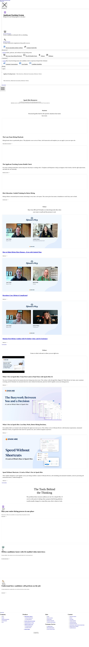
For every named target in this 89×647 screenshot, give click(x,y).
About (3, 616)
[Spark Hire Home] (2, 612)
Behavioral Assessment (6, 41)
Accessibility (51, 632)
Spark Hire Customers (73, 616)
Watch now (4, 255)
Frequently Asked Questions (51, 622)
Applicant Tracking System (13, 15)
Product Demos (49, 619)
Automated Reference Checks (29, 622)
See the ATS (3, 516)
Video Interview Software (28, 616)
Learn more (3, 592)
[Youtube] (21, 638)
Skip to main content (3, 0)
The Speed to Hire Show (73, 623)
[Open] (2, 88)
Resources (4, 52)
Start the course (5, 199)
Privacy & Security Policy (42, 632)
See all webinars (4, 482)
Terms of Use (47, 632)
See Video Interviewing (4, 558)
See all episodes (4, 344)
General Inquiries (4, 620)
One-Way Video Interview (7, 33)
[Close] (4, 4)
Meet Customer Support (50, 627)
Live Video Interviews (28, 619)
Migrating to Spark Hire (50, 620)
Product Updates (27, 629)
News (3, 622)
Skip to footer (8, 0)
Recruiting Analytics (28, 627)
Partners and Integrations (5, 619)
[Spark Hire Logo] (2, 1)
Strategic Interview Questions (74, 626)
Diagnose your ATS (5, 172)
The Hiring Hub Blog (73, 622)
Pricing (3, 66)
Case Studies (71, 619)
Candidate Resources (73, 627)
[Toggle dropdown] (6, 8)
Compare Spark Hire (73, 620)
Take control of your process (7, 143)
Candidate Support (50, 626)
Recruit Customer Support (51, 629)
